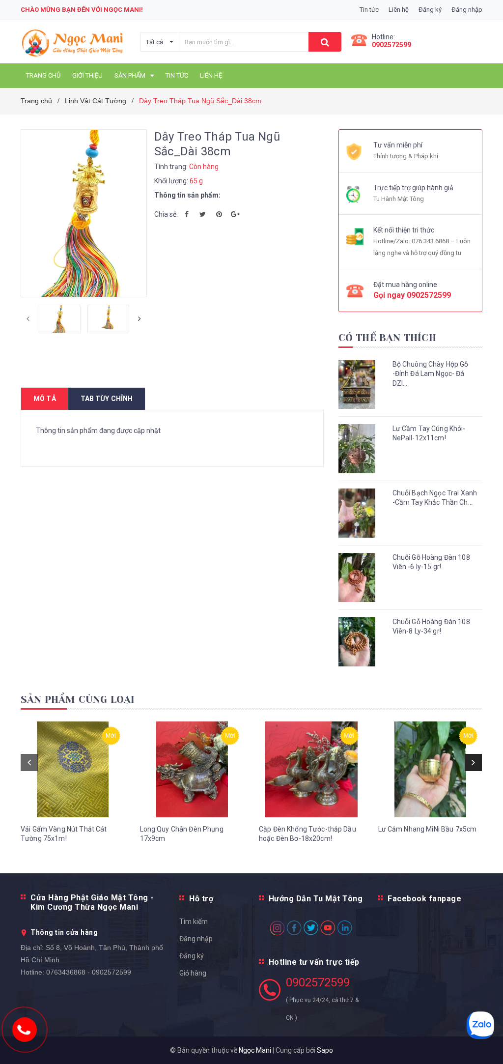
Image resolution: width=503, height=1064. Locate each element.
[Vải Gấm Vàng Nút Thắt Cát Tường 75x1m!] (73, 769)
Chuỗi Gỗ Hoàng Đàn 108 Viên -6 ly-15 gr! (431, 562)
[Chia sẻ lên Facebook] (187, 214)
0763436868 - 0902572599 (88, 972)
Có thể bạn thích (387, 338)
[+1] (235, 214)
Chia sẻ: (166, 214)
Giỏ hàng (192, 973)
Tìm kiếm (193, 921)
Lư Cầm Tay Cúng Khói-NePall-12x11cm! (429, 433)
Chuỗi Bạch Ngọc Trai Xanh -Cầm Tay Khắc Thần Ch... (434, 498)
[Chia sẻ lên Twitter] (203, 214)
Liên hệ (399, 9)
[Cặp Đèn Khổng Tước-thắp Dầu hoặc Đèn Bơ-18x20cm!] (311, 769)
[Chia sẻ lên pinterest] (219, 214)
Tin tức (369, 9)
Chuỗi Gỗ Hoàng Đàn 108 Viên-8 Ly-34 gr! (431, 626)
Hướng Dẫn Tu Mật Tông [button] (316, 898)
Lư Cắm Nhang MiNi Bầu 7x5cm (427, 829)
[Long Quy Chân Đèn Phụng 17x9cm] (192, 769)
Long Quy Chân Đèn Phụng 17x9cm (182, 834)
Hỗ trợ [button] (201, 898)
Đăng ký (191, 956)
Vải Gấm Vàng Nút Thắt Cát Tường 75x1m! (64, 834)
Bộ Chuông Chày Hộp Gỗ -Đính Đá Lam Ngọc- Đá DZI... (430, 373)
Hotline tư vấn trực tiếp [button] (314, 962)
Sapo (325, 1050)
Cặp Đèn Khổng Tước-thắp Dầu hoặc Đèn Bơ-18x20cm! (307, 834)
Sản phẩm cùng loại (78, 699)
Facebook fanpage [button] (424, 898)
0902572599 (391, 45)
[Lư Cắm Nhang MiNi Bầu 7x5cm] (430, 769)
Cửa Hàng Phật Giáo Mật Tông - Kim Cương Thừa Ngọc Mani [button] (92, 902)
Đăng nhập (196, 939)
